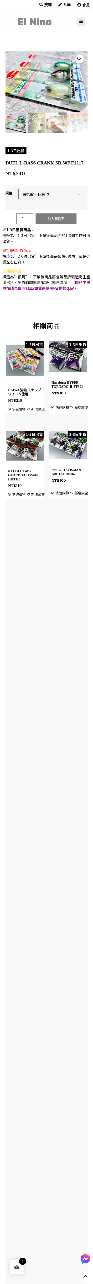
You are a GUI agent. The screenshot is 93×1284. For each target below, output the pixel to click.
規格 (8, 193)
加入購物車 (56, 218)
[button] (79, 59)
